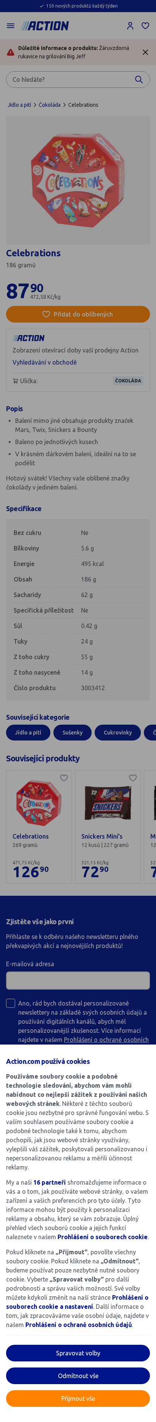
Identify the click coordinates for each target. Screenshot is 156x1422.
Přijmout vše (78, 1398)
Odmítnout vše (78, 1375)
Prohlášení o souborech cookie (103, 1236)
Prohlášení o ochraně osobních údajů (78, 1324)
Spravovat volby (78, 1353)
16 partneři (49, 1182)
